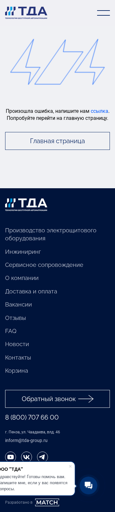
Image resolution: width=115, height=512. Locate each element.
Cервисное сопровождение (44, 264)
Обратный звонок (49, 399)
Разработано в (19, 502)
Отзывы (15, 317)
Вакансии (18, 304)
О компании (22, 278)
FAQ (10, 331)
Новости (17, 344)
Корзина (16, 370)
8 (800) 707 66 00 (32, 417)
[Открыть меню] (103, 12)
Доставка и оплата (31, 291)
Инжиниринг (23, 251)
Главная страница (57, 141)
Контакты (18, 357)
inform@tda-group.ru (26, 440)
